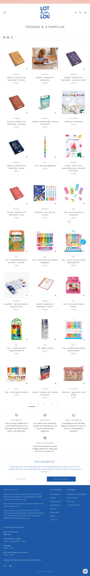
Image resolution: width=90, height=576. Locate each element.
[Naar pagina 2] (58, 404)
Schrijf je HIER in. (61, 479)
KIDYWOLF (16, 74)
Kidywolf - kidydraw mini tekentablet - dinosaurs (16, 123)
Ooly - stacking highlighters (45, 166)
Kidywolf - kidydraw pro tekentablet (45, 78)
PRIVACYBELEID (72, 498)
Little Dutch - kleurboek (73, 122)
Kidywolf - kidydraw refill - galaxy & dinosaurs (45, 393)
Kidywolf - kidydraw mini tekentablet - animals (16, 78)
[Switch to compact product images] (12, 37)
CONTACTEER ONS (73, 505)
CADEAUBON (54, 512)
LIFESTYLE (53, 509)
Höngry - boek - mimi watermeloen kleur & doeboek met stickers (73, 168)
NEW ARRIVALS (55, 494)
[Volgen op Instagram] (10, 566)
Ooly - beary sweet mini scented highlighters (45, 261)
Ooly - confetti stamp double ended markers (73, 349)
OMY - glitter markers (45, 348)
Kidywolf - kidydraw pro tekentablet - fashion (45, 305)
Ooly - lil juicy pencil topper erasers (73, 305)
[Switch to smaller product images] (8, 37)
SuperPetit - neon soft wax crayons (45, 213)
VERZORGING (55, 505)
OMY (45, 345)
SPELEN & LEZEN (55, 501)
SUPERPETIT (45, 209)
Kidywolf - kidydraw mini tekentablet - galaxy (16, 167)
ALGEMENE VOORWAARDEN (76, 494)
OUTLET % (53, 520)
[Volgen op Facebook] (5, 566)
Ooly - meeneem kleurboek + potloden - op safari (16, 261)
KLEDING (53, 498)
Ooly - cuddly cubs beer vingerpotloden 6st (16, 349)
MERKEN (53, 516)
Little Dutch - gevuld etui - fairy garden (73, 393)
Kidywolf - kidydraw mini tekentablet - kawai (16, 213)
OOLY (45, 162)
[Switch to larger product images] (4, 37)
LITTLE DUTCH (73, 118)
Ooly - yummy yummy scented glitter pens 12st (73, 261)
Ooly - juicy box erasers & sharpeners (74, 213)
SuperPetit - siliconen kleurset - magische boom (16, 305)
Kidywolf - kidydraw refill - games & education (45, 123)
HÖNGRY (73, 162)
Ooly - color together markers (16, 392)
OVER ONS (70, 501)
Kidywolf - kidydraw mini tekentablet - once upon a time (73, 78)
